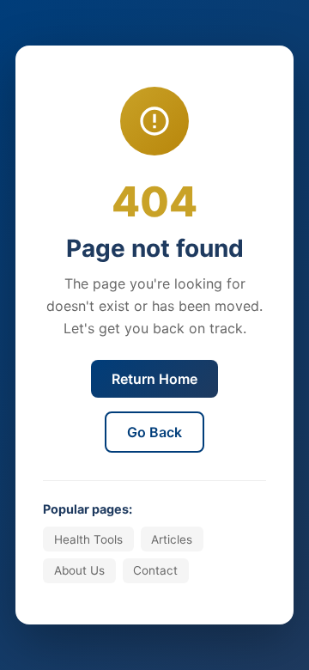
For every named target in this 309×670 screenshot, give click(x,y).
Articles (171, 539)
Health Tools (88, 539)
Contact (155, 570)
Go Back (154, 432)
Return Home (154, 378)
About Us (79, 570)
